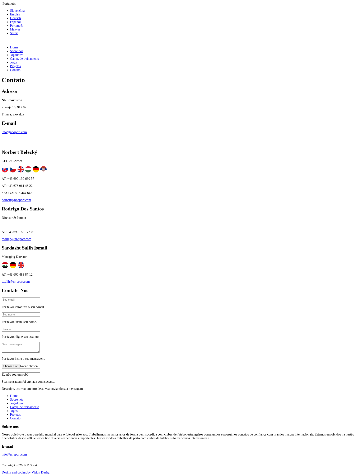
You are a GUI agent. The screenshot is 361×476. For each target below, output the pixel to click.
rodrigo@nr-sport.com (16, 239)
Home (14, 47)
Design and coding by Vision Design (26, 472)
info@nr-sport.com (14, 132)
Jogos (14, 62)
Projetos (15, 66)
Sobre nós (16, 51)
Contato (15, 70)
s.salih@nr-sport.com (16, 281)
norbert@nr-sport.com (16, 200)
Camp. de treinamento (24, 58)
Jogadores (16, 55)
